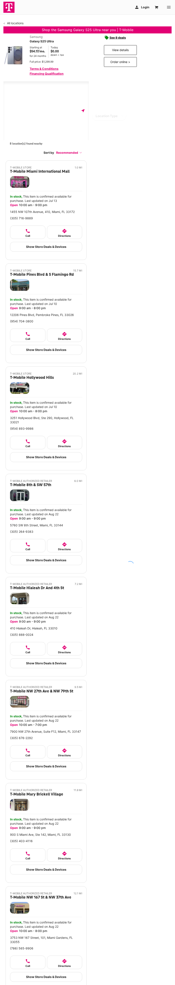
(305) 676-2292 (21, 738)
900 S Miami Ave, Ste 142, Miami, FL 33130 (40, 834)
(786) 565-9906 (21, 948)
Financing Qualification (47, 73)
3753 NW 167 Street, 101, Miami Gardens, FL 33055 (41, 940)
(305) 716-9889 (21, 218)
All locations (14, 23)
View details (120, 50)
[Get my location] (83, 110)
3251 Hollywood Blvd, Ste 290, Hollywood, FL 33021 (42, 420)
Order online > (120, 62)
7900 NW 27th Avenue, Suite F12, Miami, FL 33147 (45, 731)
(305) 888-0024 (21, 634)
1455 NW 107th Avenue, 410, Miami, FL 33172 (42, 212)
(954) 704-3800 (21, 321)
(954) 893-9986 (22, 428)
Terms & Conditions (44, 68)
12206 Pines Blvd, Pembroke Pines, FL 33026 (42, 315)
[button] (69, 152)
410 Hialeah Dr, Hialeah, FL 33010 (33, 628)
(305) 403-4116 (21, 841)
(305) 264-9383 (21, 531)
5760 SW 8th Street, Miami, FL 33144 (36, 525)
